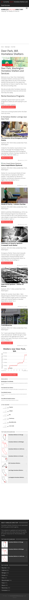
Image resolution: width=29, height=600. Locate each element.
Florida (3, 575)
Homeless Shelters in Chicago (16, 434)
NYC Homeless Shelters (14, 463)
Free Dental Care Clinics (7, 387)
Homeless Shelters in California (16, 449)
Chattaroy (11, 418)
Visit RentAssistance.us (9, 107)
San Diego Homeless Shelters (16, 470)
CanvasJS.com (25, 370)
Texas (3, 583)
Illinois (3, 585)
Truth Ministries (6, 325)
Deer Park (13, 47)
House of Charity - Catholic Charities (13, 204)
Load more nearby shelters (9, 374)
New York (4, 568)
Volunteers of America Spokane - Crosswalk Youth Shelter (12, 244)
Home (2, 47)
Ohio (3, 578)
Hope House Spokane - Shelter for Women (12, 285)
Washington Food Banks (7, 381)
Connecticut (4, 590)
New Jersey (4, 588)
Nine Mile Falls (12, 422)
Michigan (4, 573)
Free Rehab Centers (6, 392)
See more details (7, 158)
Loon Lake (11, 426)
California (4, 570)
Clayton (11, 407)
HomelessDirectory (12, 9)
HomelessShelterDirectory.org (16, 596)
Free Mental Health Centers (8, 398)
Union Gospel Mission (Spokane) (11, 165)
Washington (7, 47)
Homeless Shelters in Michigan (16, 442)
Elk (10, 414)
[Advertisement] (14, 29)
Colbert (11, 411)
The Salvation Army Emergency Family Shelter (14, 139)
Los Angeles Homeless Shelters (16, 477)
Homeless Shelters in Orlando (16, 456)
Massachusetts (5, 580)
